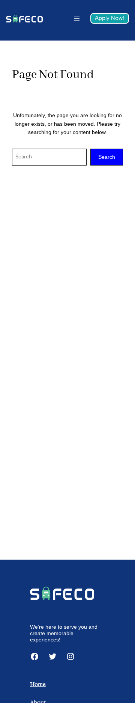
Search (106, 157)
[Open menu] (76, 18)
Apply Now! (109, 18)
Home (38, 684)
